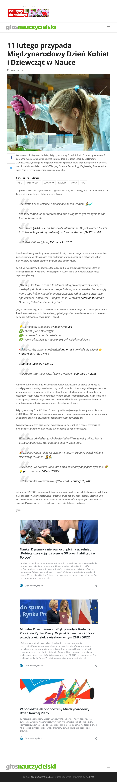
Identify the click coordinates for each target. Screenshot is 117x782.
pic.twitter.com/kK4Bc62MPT (41, 471)
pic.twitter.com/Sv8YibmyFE (83, 232)
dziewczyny (33, 183)
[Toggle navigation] (108, 767)
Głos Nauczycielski (40, 777)
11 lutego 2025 (18, 70)
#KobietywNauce (61, 326)
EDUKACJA (49, 183)
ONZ (83, 183)
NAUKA (74, 183)
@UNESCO (39, 228)
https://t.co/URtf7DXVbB (34, 353)
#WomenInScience (30, 363)
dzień (20, 183)
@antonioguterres (61, 349)
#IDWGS (48, 363)
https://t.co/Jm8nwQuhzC (49, 232)
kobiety (62, 183)
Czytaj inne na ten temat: (27, 178)
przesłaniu (87, 298)
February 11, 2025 (61, 242)
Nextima (90, 777)
